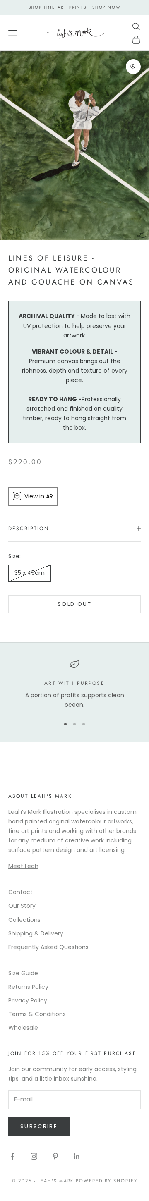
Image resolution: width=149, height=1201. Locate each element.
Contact (20, 892)
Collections (24, 920)
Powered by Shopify (106, 1180)
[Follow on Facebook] (12, 1156)
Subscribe (39, 1126)
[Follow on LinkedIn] (77, 1156)
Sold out (74, 604)
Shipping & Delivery (35, 933)
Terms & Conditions (37, 1014)
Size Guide (23, 973)
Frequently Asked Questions (48, 947)
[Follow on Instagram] (34, 1156)
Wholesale (23, 1028)
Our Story (22, 906)
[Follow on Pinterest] (55, 1156)
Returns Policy (28, 987)
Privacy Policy (27, 1000)
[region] (74, 684)
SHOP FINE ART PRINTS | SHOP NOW (75, 7)
